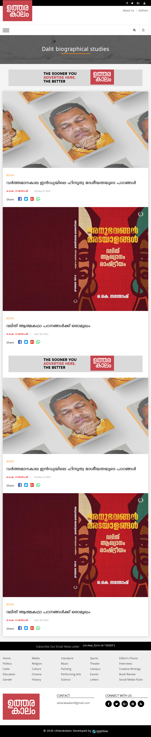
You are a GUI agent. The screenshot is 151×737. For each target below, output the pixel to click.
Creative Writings (130, 669)
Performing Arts (71, 674)
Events (94, 674)
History (36, 679)
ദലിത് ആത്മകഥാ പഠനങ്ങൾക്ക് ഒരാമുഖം (48, 326)
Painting (66, 669)
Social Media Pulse (131, 679)
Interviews (125, 663)
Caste (6, 669)
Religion (37, 663)
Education (9, 674)
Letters (94, 679)
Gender (7, 679)
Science (65, 679)
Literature (67, 658)
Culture (36, 669)
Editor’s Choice (128, 658)
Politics (7, 663)
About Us (128, 10)
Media (36, 658)
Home (6, 658)
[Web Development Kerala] (100, 731)
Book (10, 175)
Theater (95, 663)
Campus (95, 669)
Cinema (36, 674)
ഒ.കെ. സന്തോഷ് (17, 191)
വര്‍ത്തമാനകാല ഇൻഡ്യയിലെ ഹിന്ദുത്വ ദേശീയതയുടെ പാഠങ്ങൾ (71, 183)
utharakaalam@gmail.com (73, 703)
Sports (94, 658)
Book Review (127, 674)
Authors (143, 10)
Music (64, 663)
